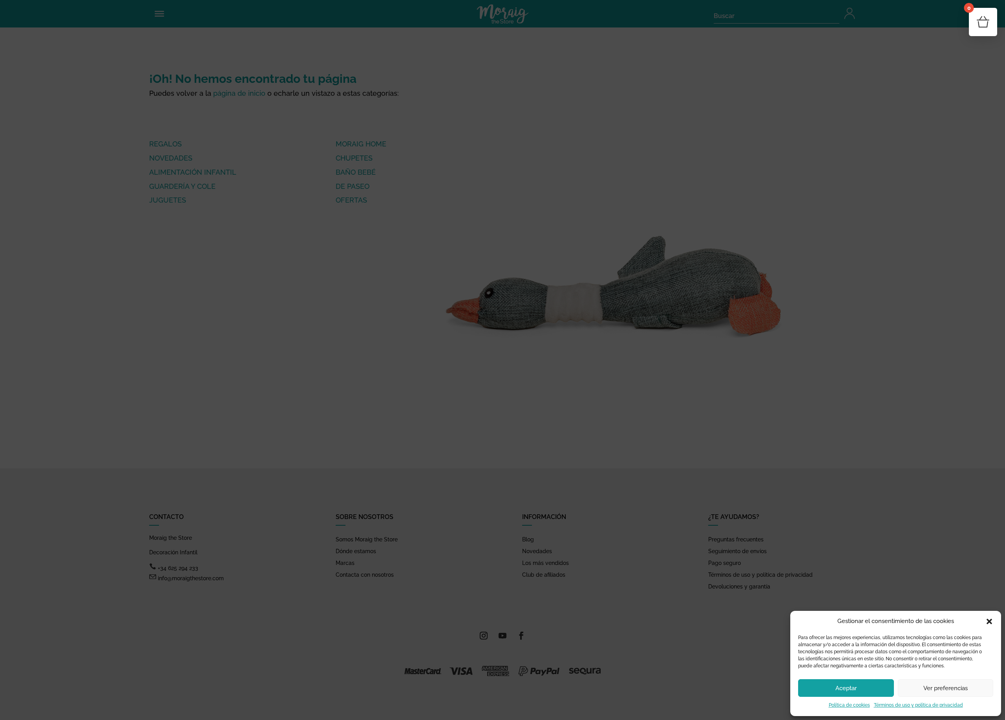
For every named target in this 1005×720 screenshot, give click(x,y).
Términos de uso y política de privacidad (918, 705)
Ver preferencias (945, 688)
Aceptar (846, 688)
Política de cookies (849, 705)
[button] (989, 621)
